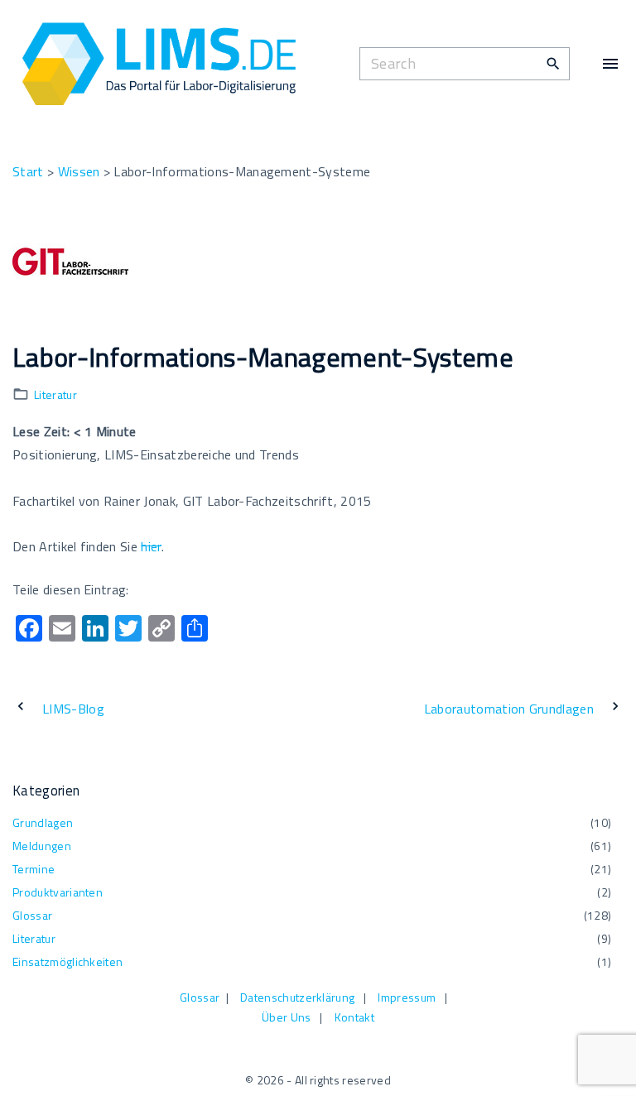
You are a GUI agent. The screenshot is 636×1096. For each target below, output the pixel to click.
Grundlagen (42, 822)
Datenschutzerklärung (297, 997)
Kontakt (354, 1017)
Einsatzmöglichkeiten (67, 961)
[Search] (553, 63)
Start (28, 171)
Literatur (55, 394)
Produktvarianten (57, 892)
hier (151, 546)
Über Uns (286, 1017)
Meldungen (41, 845)
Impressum (407, 997)
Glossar (32, 915)
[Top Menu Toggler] (610, 64)
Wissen (79, 171)
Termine (33, 868)
